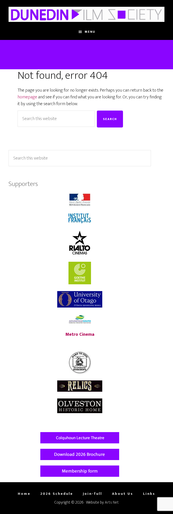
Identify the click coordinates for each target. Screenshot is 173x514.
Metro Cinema (79, 334)
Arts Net (112, 502)
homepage (27, 97)
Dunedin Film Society (86, 14)
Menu (90, 31)
